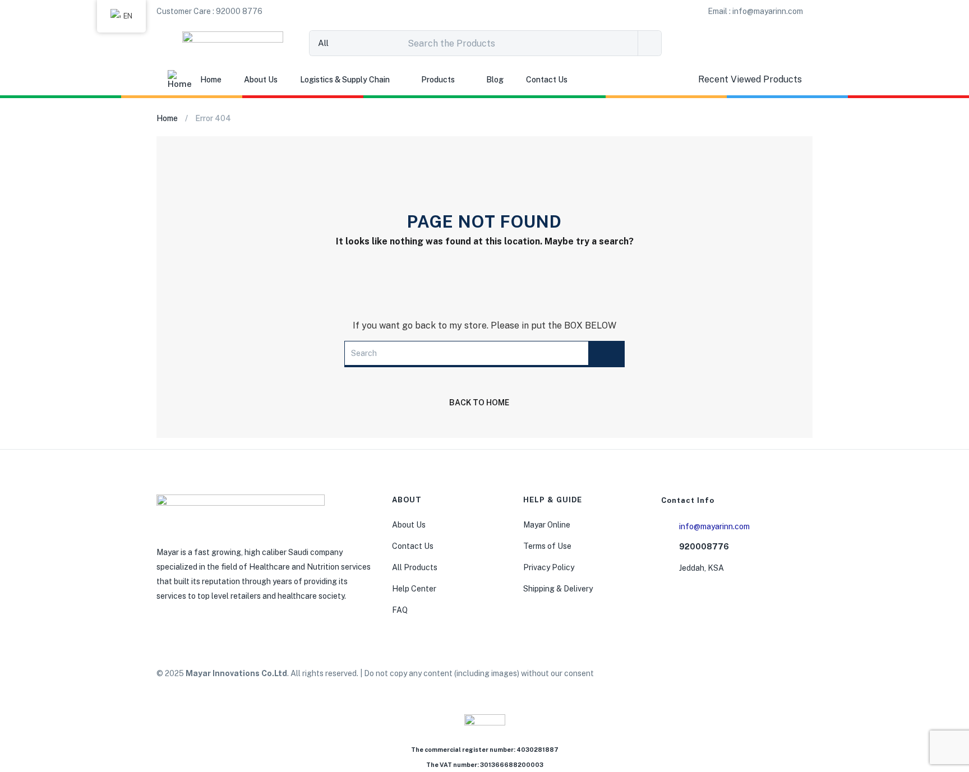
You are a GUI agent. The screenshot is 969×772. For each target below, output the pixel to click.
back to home (479, 402)
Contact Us (546, 79)
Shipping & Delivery (558, 588)
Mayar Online (546, 524)
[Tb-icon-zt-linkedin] (760, 675)
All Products (414, 567)
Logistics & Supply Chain (345, 79)
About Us (261, 79)
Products (438, 79)
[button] (209, 11)
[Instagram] (706, 675)
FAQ (400, 609)
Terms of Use (547, 546)
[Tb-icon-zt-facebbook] (679, 675)
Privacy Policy (548, 567)
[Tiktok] (733, 675)
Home (211, 79)
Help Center (414, 588)
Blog (495, 79)
